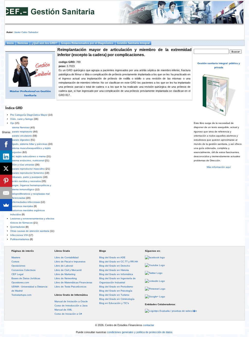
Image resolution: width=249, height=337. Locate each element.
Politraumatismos (19, 239)
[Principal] (124, 13)
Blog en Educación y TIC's (114, 303)
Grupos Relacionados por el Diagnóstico (87, 43)
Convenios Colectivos (23, 270)
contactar (148, 325)
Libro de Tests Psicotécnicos (70, 286)
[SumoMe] (6, 205)
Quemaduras (17, 226)
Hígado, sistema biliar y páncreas (28, 144)
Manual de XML (63, 309)
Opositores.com (20, 282)
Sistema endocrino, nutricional (27, 160)
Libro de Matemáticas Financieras (73, 282)
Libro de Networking (65, 278)
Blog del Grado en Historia (114, 270)
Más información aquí (219, 167)
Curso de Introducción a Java (71, 305)
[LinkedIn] (6, 156)
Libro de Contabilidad (66, 257)
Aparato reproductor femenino (27, 173)
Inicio (10, 43)
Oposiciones (18, 265)
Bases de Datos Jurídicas (25, 278)
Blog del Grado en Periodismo (116, 286)
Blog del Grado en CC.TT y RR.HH (118, 261)
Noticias (23, 43)
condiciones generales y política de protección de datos (139, 332)
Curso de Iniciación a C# (68, 313)
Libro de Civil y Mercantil (67, 270)
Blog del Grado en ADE (112, 257)
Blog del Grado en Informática (116, 274)
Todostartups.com (21, 295)
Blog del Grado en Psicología (115, 290)
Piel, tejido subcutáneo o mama (28, 156)
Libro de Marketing (64, 274)
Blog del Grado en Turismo (114, 295)
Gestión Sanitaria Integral (133, 43)
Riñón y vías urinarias (22, 164)
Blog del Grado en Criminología (116, 299)
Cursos (15, 261)
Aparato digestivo (20, 139)
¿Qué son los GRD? (44, 43)
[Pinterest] (6, 181)
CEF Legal (17, 274)
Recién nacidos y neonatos (25, 181)
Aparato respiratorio (21, 131)
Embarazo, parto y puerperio (26, 177)
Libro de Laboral (63, 265)
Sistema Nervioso (20, 127)
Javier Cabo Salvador (26, 32)
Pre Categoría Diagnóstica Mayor (28, 114)
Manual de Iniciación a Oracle (71, 301)
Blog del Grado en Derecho (114, 265)
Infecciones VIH (19, 235)
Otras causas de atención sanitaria (29, 231)
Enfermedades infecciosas (25, 202)
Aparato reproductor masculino (27, 168)
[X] (6, 169)
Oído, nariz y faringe (21, 119)
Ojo (12, 123)
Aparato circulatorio (21, 135)
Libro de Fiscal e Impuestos (69, 261)
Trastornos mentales (21, 206)
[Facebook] (6, 144)
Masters (15, 257)
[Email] (6, 193)
